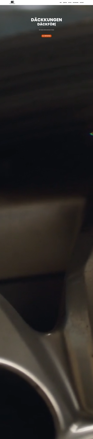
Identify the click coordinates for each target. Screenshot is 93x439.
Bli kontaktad (46, 36)
